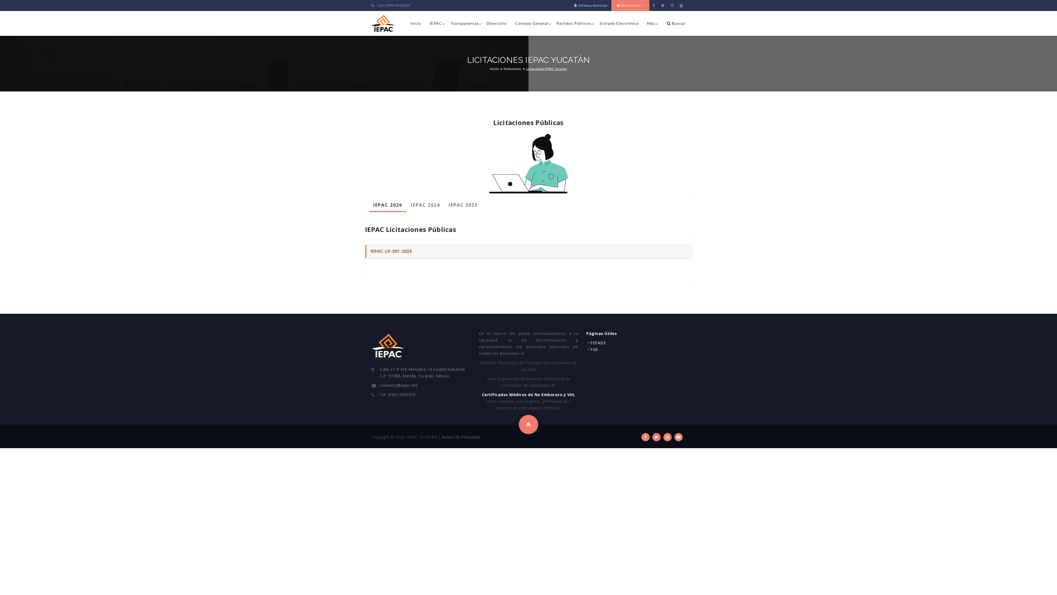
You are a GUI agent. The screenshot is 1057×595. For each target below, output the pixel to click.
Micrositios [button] (630, 5)
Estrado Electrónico (619, 23)
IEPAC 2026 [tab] (387, 205)
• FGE (593, 349)
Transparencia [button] (464, 23)
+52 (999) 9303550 (393, 5)
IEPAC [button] (435, 23)
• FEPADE (597, 342)
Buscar (678, 23)
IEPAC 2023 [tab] (463, 205)
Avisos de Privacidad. (461, 437)
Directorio (497, 23)
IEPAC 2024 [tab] (425, 205)
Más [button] (651, 23)
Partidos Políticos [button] (574, 23)
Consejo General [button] (531, 23)
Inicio (415, 23)
